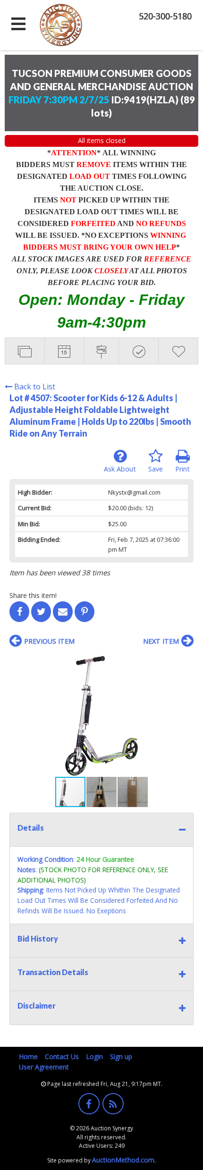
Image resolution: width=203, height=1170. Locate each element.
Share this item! (33, 595)
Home (28, 1056)
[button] (185, 661)
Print (182, 468)
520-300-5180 (165, 16)
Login (94, 1056)
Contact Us (62, 1056)
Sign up (121, 1056)
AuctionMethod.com (123, 1159)
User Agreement (44, 1066)
